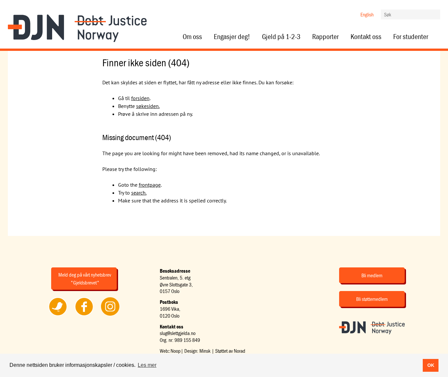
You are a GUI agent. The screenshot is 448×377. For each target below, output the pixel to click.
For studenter (410, 37)
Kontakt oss (366, 37)
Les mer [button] (147, 365)
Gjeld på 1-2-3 (281, 37)
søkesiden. (148, 106)
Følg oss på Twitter (58, 315)
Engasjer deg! (232, 37)
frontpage (150, 184)
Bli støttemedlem (372, 299)
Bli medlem (371, 275)
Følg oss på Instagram (110, 315)
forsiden (140, 98)
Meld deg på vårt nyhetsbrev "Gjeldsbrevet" (84, 278)
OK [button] (430, 365)
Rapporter (325, 37)
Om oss (192, 37)
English (367, 14)
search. (139, 192)
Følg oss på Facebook (84, 315)
